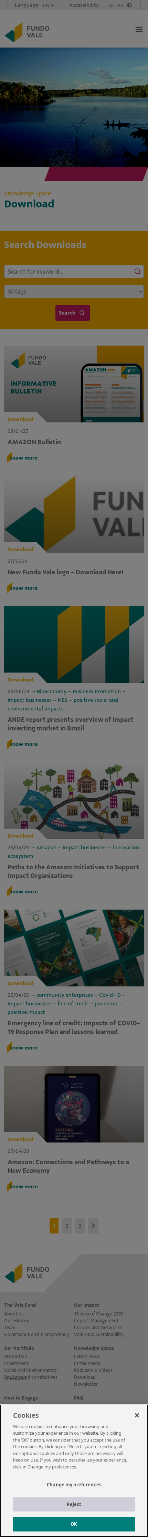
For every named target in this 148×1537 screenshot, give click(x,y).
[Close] (137, 1415)
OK (74, 1524)
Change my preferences (74, 1485)
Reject (74, 1504)
